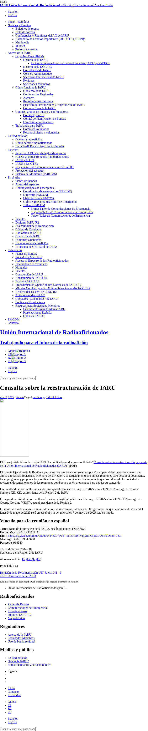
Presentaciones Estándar (37, 312)
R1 (9, 354)
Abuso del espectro (27, 184)
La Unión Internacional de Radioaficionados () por (70, 63)
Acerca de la (19, 52)
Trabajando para (29, 125)
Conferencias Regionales (38, 94)
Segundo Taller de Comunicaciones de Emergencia (62, 212)
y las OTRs (26, 163)
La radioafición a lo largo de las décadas (39, 146)
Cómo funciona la (30, 87)
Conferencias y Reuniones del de (42, 35)
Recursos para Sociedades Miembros (37, 305)
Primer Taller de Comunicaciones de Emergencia (60, 208)
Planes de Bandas (26, 181)
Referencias (15, 250)
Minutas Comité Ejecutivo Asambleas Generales (52, 288)
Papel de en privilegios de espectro (40, 153)
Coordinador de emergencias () (47, 191)
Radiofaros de (28, 232)
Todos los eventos (26, 49)
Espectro (13, 149)
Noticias (20, 397)
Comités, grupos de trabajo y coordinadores (41, 111)
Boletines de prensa (27, 28)
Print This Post (9, 565)
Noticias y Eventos (19, 25)
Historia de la (35, 59)
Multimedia (22, 42)
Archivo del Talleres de (36, 291)
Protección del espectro (29, 170)
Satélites (20, 219)
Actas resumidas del (30, 295)
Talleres (20, 46)
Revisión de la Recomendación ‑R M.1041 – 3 (30, 572)
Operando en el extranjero (31, 264)
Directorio (35, 194)
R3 (9, 361)
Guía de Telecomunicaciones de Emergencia (50, 201)
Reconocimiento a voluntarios (41, 132)
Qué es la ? (33, 316)
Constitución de (37, 70)
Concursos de (27, 236)
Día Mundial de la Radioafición (34, 226)
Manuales (21, 267)
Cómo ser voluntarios (36, 129)
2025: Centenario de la (18, 576)
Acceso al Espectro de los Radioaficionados (42, 156)
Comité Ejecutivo (33, 115)
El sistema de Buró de (36, 246)
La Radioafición (17, 136)
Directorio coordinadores (38, 122)
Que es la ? (18, 661)
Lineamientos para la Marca (44, 309)
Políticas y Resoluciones (30, 302)
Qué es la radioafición (28, 139)
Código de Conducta (28, 229)
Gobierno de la (36, 91)
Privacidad (14, 695)
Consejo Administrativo (37, 73)
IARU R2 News (54, 397)
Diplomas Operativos (28, 239)
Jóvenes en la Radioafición (31, 243)
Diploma (27, 222)
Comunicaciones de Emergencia (35, 187)
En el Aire (14, 177)
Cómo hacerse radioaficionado (33, 142)
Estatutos (27, 281)
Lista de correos (25, 32)
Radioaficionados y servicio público (29, 664)
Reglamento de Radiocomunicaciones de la (44, 167)
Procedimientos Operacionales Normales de (48, 284)
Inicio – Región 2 (18, 21)
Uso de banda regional (21, 641)
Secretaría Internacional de (43, 77)
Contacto (13, 323)
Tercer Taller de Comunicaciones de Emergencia (60, 215)
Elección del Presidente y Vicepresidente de (54, 104)
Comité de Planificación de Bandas (44, 118)
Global (12, 350)
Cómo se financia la (39, 108)
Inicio (11, 688)
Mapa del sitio (16, 618)
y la (24, 160)
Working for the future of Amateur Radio (56, 5)
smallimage (39, 397)
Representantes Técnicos (38, 101)
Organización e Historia (29, 56)
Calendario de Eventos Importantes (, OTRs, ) (50, 39)
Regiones (28, 80)
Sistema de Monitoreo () (36, 174)
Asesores (28, 97)
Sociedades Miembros (36, 84)
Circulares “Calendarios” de (36, 298)
